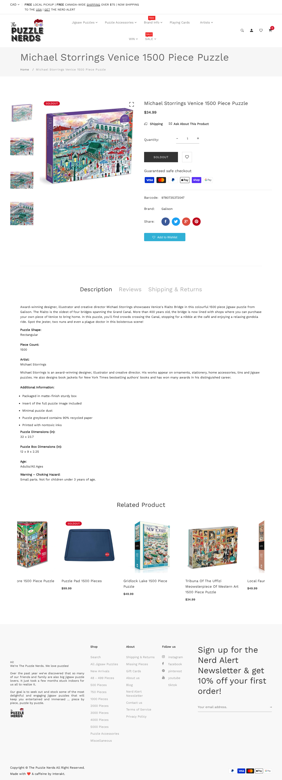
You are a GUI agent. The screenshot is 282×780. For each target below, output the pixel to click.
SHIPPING (93, 4)
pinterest (175, 671)
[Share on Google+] (186, 221)
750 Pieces (98, 692)
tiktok (172, 685)
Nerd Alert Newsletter (134, 694)
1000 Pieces (99, 699)
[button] (164, 237)
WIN (132, 39)
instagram (175, 657)
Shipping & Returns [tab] (175, 289)
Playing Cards (180, 22)
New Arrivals (99, 671)
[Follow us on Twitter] (176, 221)
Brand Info (151, 20)
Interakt (58, 774)
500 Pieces (98, 685)
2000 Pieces (99, 706)
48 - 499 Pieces (102, 678)
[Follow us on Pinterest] (196, 221)
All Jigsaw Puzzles (104, 664)
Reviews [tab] (130, 289)
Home (24, 69)
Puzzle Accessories (119, 22)
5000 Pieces (99, 727)
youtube (174, 678)
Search (95, 657)
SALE (149, 37)
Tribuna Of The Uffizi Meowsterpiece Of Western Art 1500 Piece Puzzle (46, 586)
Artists (205, 22)
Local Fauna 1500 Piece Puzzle (108, 581)
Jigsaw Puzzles (83, 22)
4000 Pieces (99, 720)
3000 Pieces (99, 713)
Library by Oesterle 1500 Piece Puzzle (170, 584)
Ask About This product (191, 124)
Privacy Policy (136, 716)
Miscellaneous (101, 740)
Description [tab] (96, 289)
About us (133, 678)
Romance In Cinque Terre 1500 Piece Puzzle (232, 584)
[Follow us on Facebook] (165, 221)
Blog (129, 685)
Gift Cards (133, 671)
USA (39, 9)
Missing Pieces (137, 664)
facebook (175, 664)
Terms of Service (138, 709)
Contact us (134, 703)
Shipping (156, 124)
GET (47, 9)
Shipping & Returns (140, 657)
